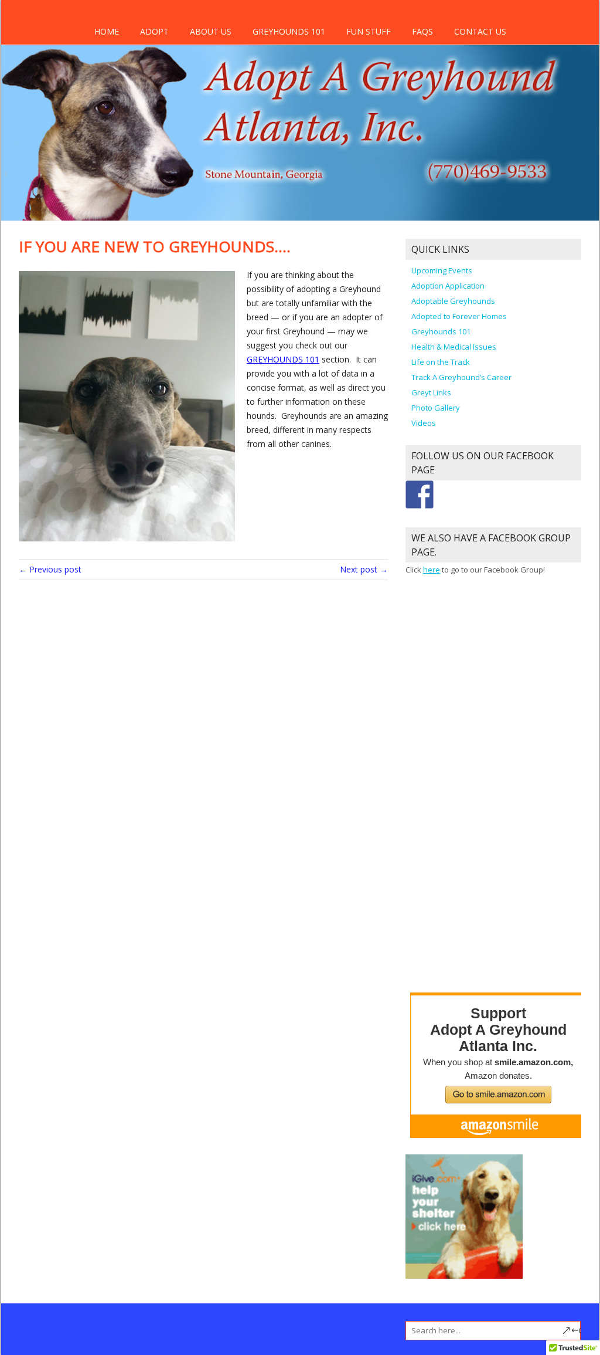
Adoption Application (448, 285)
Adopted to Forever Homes (459, 316)
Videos (423, 423)
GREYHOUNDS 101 (283, 359)
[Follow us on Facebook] (419, 494)
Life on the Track (440, 362)
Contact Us (480, 31)
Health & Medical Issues (453, 346)
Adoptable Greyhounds (453, 301)
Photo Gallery (435, 407)
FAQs (422, 31)
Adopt (154, 31)
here (431, 569)
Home (106, 31)
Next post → (364, 569)
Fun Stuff (368, 31)
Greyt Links (431, 392)
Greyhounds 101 (289, 31)
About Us (210, 31)
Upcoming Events (441, 270)
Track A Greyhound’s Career (461, 377)
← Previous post (50, 569)
